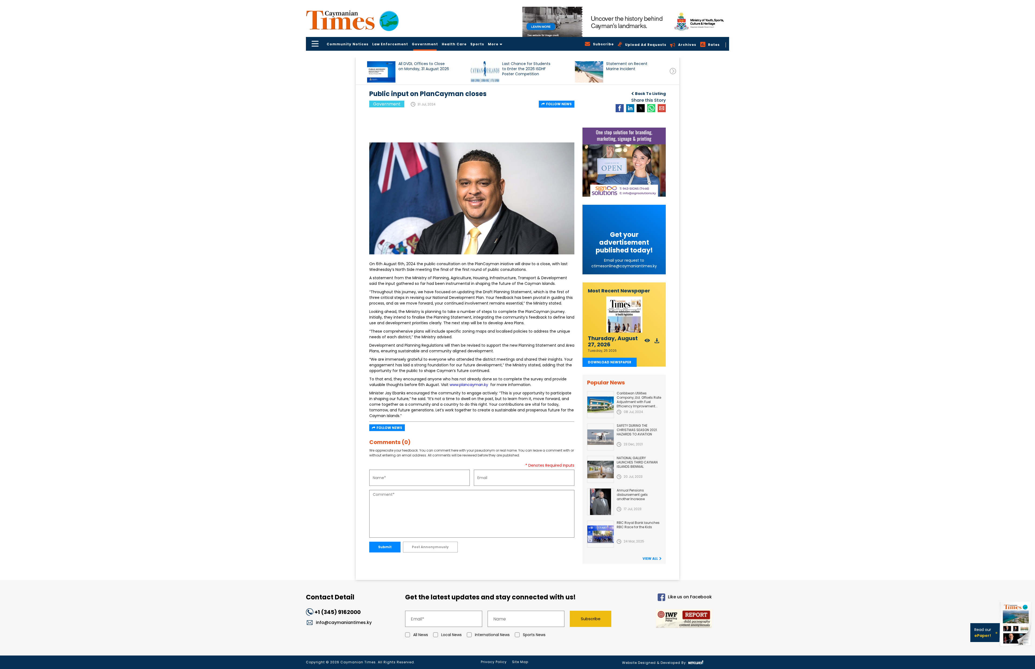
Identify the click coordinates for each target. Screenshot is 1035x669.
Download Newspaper (609, 362)
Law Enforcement (390, 44)
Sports (477, 44)
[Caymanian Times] (352, 20)
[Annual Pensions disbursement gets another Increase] (600, 502)
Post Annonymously (430, 547)
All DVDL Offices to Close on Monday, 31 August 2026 (423, 66)
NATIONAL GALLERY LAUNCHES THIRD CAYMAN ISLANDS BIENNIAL (637, 462)
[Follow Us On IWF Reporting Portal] (666, 619)
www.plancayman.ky (469, 384)
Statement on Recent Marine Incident (626, 66)
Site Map (520, 662)
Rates (714, 44)
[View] (647, 342)
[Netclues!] (695, 662)
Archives (687, 44)
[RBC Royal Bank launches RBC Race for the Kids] (600, 534)
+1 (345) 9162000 (338, 612)
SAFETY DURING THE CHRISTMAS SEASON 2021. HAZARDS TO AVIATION (637, 429)
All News (420, 634)
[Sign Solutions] (624, 162)
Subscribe (591, 619)
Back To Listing (650, 93)
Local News (451, 634)
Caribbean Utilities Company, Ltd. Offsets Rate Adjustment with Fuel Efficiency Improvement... (639, 399)
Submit (385, 547)
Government (425, 44)
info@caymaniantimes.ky (344, 622)
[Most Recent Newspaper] (624, 314)
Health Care (454, 44)
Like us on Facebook (690, 597)
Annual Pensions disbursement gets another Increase (632, 494)
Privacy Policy (494, 662)
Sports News (534, 634)
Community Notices (347, 44)
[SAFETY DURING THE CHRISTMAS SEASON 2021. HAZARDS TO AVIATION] (600, 437)
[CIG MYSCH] (625, 22)
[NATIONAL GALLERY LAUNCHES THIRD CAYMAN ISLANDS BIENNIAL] (600, 469)
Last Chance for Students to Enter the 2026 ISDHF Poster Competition (526, 69)
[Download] (657, 342)
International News (492, 634)
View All (650, 558)
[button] (381, 72)
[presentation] (673, 71)
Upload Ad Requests (645, 44)
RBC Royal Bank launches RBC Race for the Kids (638, 524)
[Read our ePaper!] (1016, 647)
